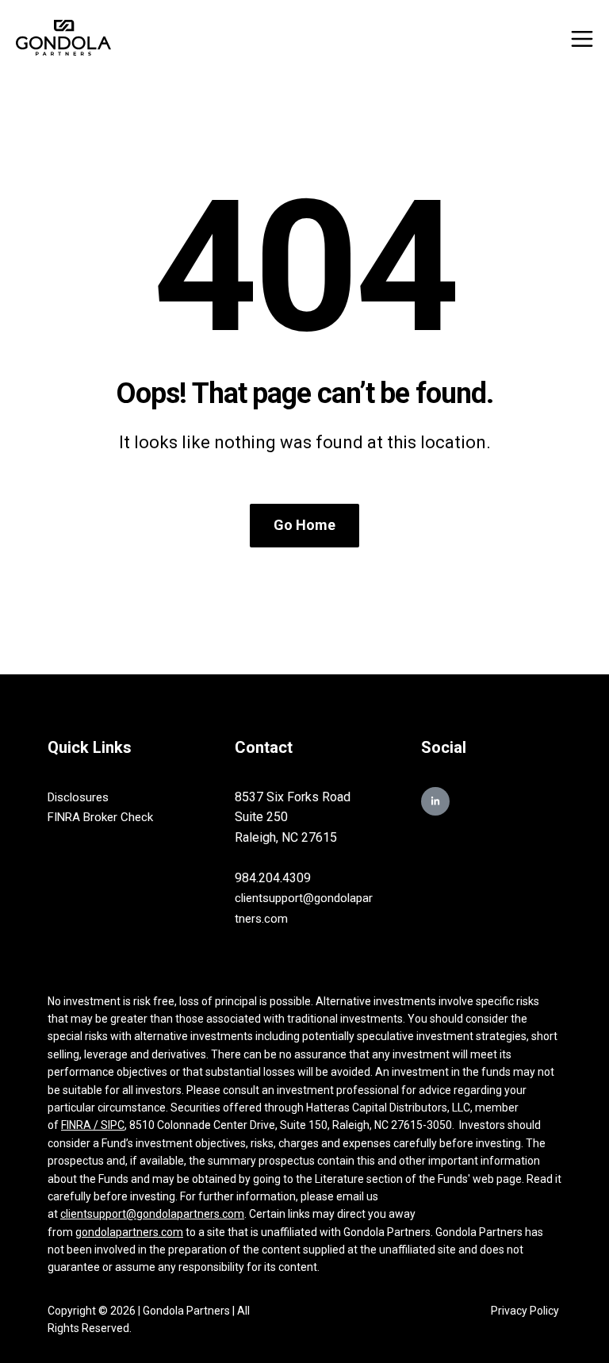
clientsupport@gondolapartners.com (152, 1214)
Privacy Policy (526, 1310)
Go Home (304, 524)
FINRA (77, 1125)
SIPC (112, 1125)
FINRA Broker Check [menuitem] (100, 817)
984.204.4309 (273, 877)
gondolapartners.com (129, 1232)
